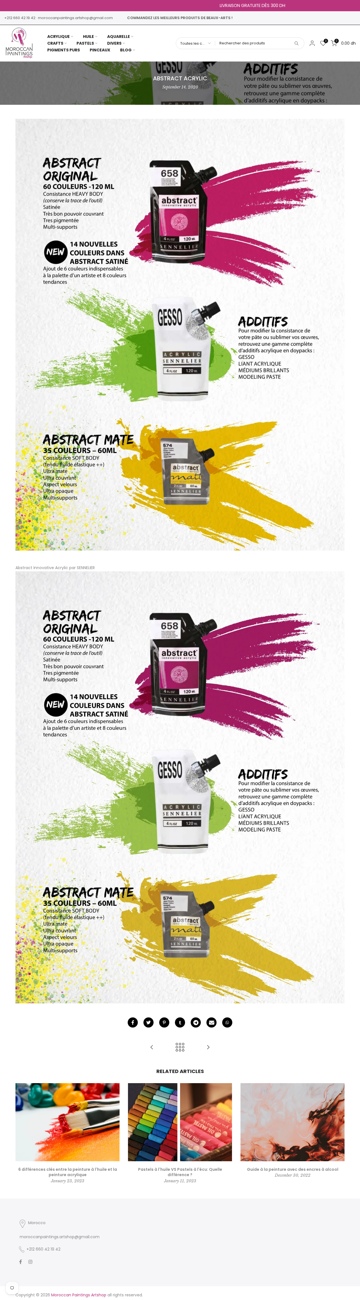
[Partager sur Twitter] (148, 1022)
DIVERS (114, 43)
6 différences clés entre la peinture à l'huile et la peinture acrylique (67, 1172)
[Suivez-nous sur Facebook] (20, 1261)
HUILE (88, 36)
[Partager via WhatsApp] (227, 1022)
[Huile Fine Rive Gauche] (152, 1048)
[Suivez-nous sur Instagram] (30, 1261)
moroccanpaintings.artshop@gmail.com (75, 18)
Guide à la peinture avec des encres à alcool (292, 1169)
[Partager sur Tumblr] (180, 1022)
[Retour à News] (180, 1048)
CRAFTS (55, 43)
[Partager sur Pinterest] (164, 1022)
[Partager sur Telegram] (196, 1022)
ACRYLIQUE (58, 36)
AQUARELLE (118, 36)
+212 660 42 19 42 (19, 18)
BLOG (126, 50)
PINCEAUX (100, 50)
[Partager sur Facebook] (133, 1022)
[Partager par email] (211, 1022)
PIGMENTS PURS (63, 50)
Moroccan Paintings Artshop (78, 1295)
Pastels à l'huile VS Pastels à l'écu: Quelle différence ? (180, 1172)
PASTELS (85, 43)
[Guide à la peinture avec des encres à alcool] (208, 1048)
